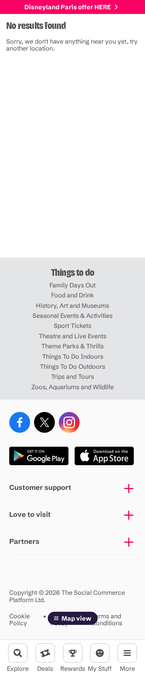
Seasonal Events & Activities (72, 315)
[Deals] (45, 653)
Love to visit (30, 514)
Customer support (40, 487)
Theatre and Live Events (72, 335)
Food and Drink (72, 295)
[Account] (99, 653)
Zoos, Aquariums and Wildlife (72, 386)
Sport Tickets (72, 325)
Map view (76, 618)
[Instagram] (69, 422)
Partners (24, 541)
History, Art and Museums (72, 305)
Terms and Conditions (107, 620)
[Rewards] (72, 653)
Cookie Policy (19, 620)
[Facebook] (19, 422)
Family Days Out (72, 285)
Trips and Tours (72, 376)
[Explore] (17, 653)
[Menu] (127, 653)
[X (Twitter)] (44, 422)
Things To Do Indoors (72, 356)
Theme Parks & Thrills (72, 346)
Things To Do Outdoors (72, 366)
